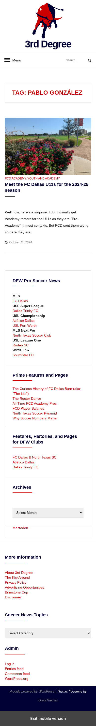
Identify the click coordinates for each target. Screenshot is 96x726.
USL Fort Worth (25, 325)
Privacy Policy (15, 582)
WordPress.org (16, 679)
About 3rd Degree (19, 573)
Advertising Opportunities (24, 587)
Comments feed (17, 674)
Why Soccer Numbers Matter (35, 418)
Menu (14, 60)
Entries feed (14, 669)
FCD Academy (15, 178)
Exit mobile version (48, 718)
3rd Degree (48, 44)
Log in (10, 664)
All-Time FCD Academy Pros (35, 403)
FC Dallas (20, 301)
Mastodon (20, 528)
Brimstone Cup (16, 592)
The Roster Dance (27, 398)
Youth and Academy (43, 178)
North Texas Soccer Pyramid (35, 413)
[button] (9, 201)
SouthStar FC (23, 355)
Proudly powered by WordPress (32, 691)
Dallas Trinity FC (25, 311)
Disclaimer (13, 597)
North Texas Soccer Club (32, 335)
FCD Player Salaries (28, 408)
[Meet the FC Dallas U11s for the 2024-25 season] (48, 146)
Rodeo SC (21, 345)
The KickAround (17, 577)
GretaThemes (48, 700)
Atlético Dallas (23, 321)
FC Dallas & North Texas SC (34, 457)
